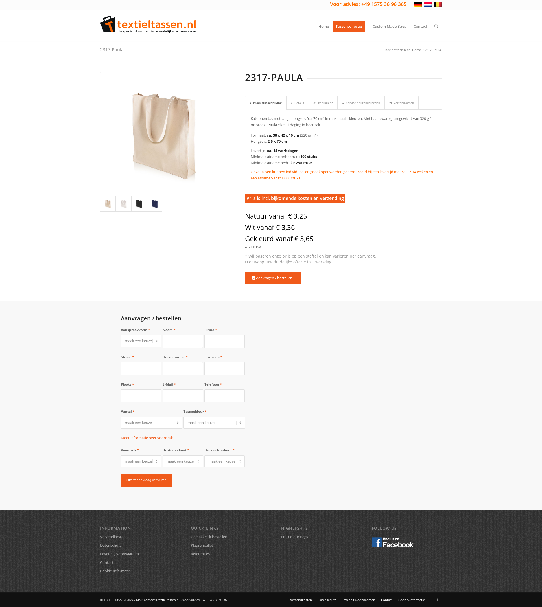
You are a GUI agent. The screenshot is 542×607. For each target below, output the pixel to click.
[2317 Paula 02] (139, 204)
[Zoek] (436, 26)
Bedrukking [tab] (325, 103)
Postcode (213, 357)
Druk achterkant (219, 450)
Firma (210, 329)
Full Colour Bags (294, 536)
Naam (169, 329)
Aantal (128, 411)
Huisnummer (175, 357)
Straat (127, 357)
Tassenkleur (195, 411)
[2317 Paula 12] (154, 204)
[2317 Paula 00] (162, 134)
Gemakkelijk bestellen (209, 536)
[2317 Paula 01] (123, 204)
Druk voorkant (176, 450)
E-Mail (169, 384)
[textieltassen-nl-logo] (148, 26)
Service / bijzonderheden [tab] (363, 103)
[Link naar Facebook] (437, 599)
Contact (106, 562)
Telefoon (213, 384)
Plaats (127, 384)
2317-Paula (112, 50)
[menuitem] (324, 26)
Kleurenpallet (202, 545)
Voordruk (130, 450)
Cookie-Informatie (115, 570)
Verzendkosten (113, 536)
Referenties (200, 553)
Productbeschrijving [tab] (267, 103)
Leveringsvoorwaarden (119, 553)
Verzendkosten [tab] (404, 103)
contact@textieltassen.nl (162, 600)
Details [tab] (299, 103)
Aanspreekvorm (135, 329)
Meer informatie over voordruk (147, 437)
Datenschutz (110, 545)
